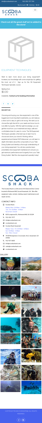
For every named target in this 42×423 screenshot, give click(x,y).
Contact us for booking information (22, 96)
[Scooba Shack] (11, 12)
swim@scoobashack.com (13, 246)
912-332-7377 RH (28, 1)
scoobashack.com (11, 223)
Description (6, 110)
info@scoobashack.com (13, 220)
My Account (21, 5)
